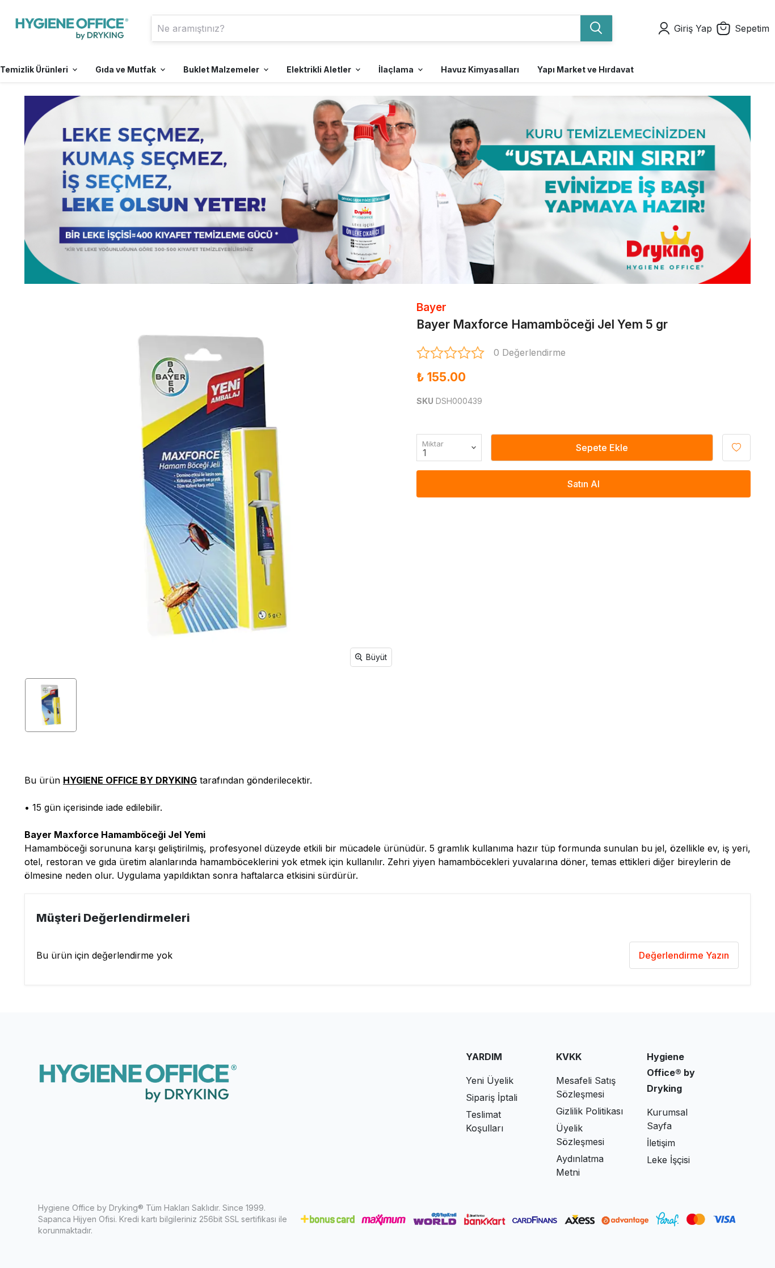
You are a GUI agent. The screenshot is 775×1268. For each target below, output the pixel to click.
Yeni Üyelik (489, 1080)
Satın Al (583, 484)
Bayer (431, 307)
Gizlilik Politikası (589, 1111)
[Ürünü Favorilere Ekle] (736, 447)
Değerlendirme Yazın (684, 955)
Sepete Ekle (602, 447)
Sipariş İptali (491, 1097)
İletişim (661, 1142)
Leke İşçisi (668, 1159)
